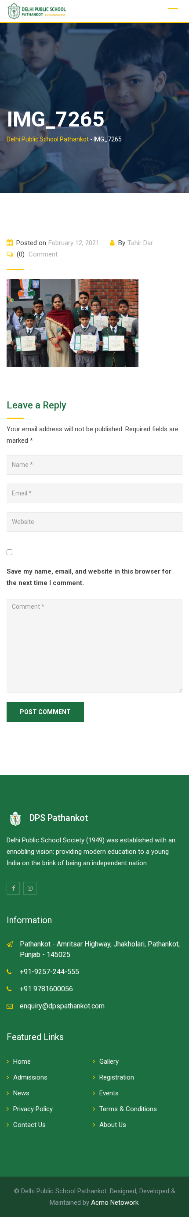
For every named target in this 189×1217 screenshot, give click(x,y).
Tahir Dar (140, 243)
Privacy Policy (33, 1109)
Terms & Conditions (128, 1109)
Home (22, 1061)
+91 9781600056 (46, 989)
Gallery (109, 1061)
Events (109, 1093)
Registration (116, 1077)
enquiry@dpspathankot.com (62, 1006)
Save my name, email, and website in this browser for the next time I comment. (89, 577)
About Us (112, 1125)
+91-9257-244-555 (49, 972)
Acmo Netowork (114, 1202)
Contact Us (29, 1125)
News (21, 1093)
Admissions (30, 1077)
